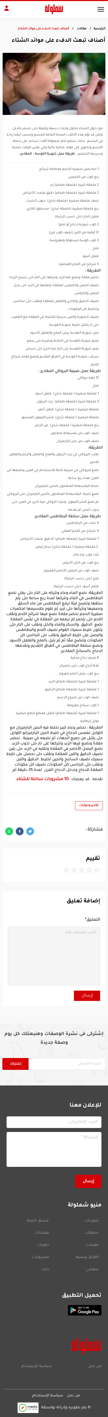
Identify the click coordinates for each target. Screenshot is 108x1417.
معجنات (42, 1233)
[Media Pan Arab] (28, 1407)
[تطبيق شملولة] (54, 1310)
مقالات (81, 29)
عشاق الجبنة (38, 1221)
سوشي (92, 1269)
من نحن (94, 1366)
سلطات (92, 1233)
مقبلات (92, 1245)
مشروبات (40, 1257)
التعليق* (92, 920)
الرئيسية (99, 29)
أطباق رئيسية (87, 1257)
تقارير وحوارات (89, 805)
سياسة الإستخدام (36, 1366)
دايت (45, 1269)
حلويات (43, 1245)
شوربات (92, 1221)
